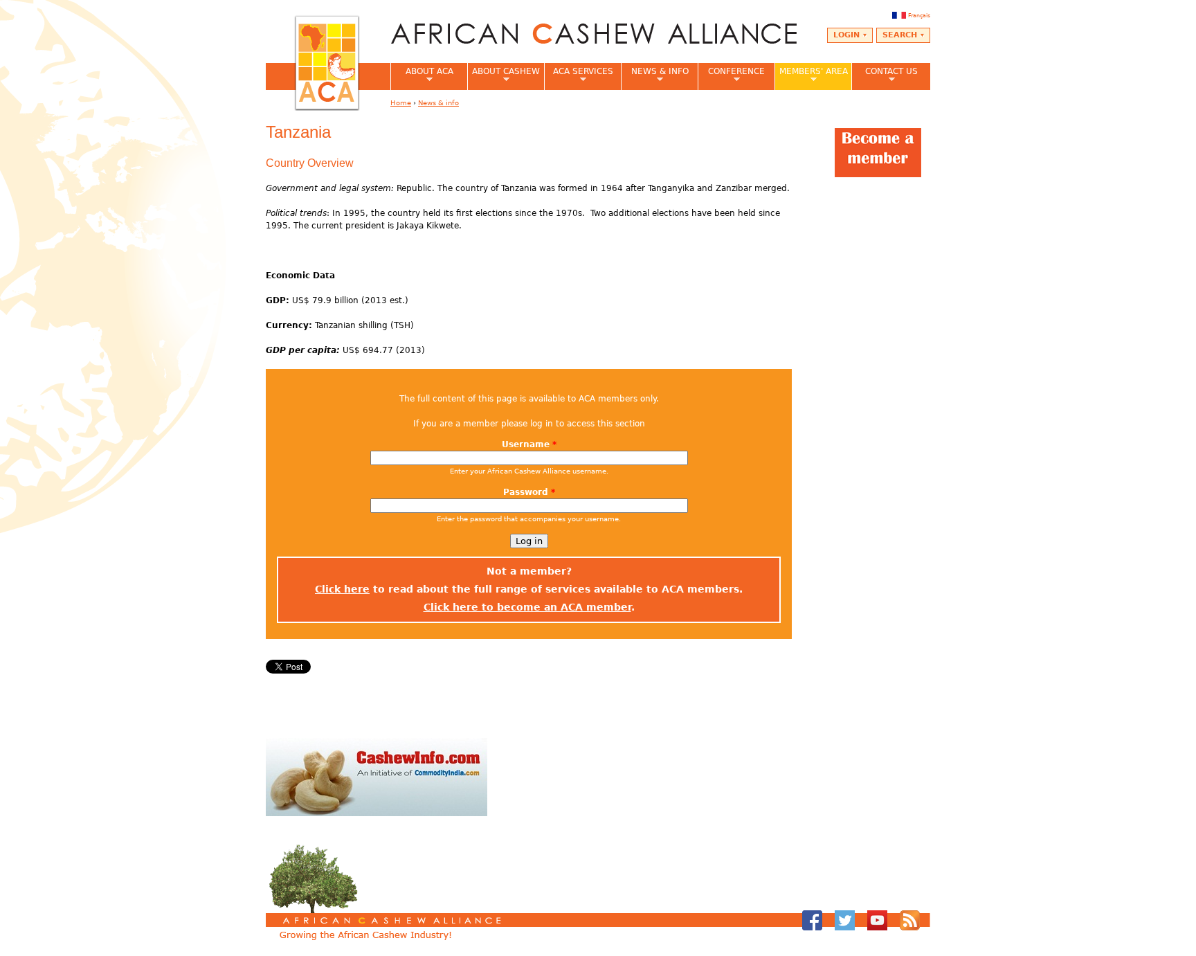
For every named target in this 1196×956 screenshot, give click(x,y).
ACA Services (578, 75)
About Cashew (503, 75)
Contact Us (884, 75)
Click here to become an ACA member (527, 607)
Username (529, 444)
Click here (342, 589)
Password (529, 492)
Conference (731, 75)
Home (400, 103)
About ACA (421, 75)
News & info (655, 75)
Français (919, 15)
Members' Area (811, 75)
